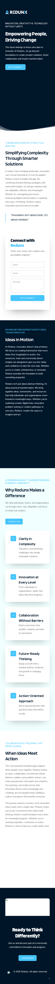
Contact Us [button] (14, 522)
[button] (27, 909)
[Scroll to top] (49, 978)
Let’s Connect (27, 298)
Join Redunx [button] (27, 958)
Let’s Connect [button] (15, 67)
